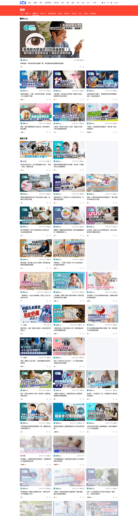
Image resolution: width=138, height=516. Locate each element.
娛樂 (41, 3)
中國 (78, 3)
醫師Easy (35, 13)
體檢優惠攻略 (52, 13)
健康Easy (28, 13)
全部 (21, 13)
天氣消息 (56, 3)
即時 (62, 3)
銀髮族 (60, 13)
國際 (73, 3)
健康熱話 (66, 13)
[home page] (23, 2)
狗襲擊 (35, 3)
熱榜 (67, 3)
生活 (88, 3)
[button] (80, 67)
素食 (80, 13)
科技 (83, 3)
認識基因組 (93, 13)
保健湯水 (74, 13)
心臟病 (86, 13)
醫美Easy (43, 13)
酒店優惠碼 (48, 3)
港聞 (29, 3)
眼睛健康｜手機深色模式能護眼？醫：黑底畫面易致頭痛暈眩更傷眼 (42, 63)
